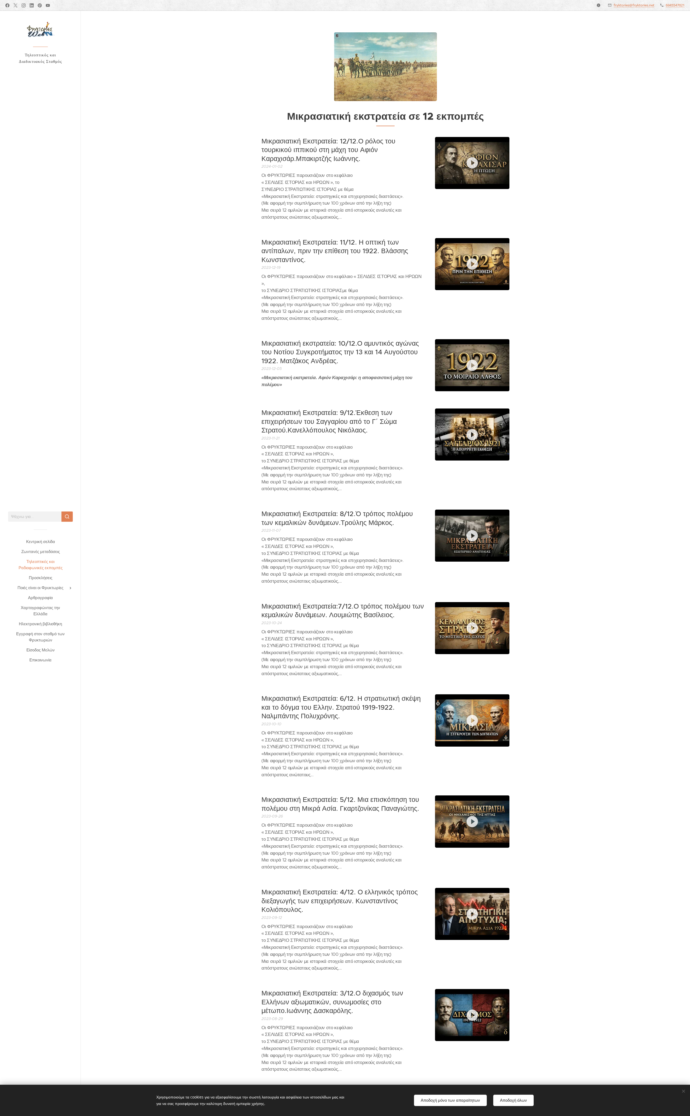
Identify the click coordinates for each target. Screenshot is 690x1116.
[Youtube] (47, 5)
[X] (15, 5)
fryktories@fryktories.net (634, 5)
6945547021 (675, 5)
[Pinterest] (39, 5)
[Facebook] (7, 5)
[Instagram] (23, 5)
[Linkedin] (31, 5)
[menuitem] (40, 541)
